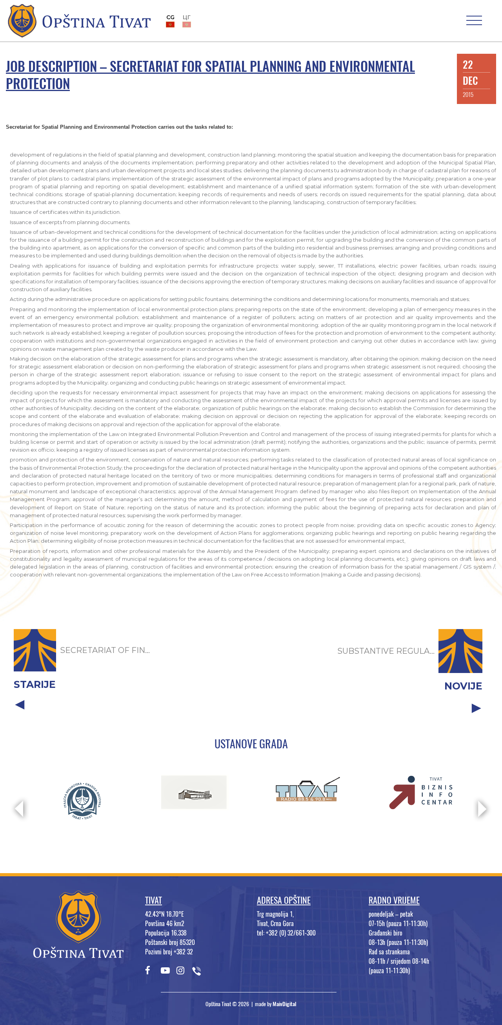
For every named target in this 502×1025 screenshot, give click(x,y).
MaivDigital (284, 1004)
